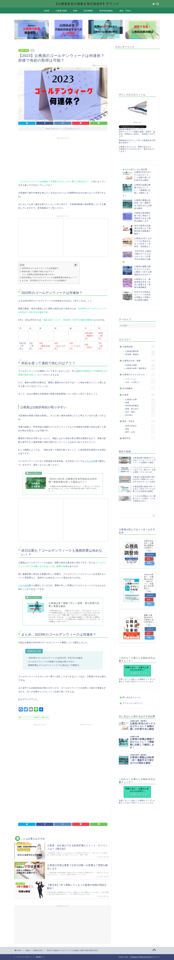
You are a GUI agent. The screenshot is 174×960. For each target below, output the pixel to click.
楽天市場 (148, 559)
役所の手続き (139, 426)
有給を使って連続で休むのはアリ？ (38, 271)
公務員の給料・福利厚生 (139, 368)
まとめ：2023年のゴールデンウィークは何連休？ (44, 280)
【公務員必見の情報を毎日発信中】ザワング (87, 3)
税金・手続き (125, 11)
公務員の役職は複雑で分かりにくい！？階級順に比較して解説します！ (137, 190)
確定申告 (137, 438)
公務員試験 (138, 347)
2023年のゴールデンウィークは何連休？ (40, 268)
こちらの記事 (91, 461)
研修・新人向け (139, 409)
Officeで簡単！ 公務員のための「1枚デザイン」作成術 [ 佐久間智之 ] (149, 581)
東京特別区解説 (106, 11)
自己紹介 (139, 415)
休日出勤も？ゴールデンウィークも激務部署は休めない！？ (49, 277)
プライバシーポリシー (132, 703)
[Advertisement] (62, 158)
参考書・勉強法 (139, 354)
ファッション (139, 379)
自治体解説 (88, 11)
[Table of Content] (75, 265)
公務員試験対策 (139, 351)
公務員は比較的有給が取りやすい (40, 274)
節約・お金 (139, 432)
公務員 (46, 11)
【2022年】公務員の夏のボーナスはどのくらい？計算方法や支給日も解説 (137, 256)
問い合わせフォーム (131, 697)
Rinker (149, 550)
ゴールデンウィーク (26, 717)
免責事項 (39, 957)
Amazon (150, 555)
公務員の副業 (61, 11)
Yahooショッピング (149, 563)
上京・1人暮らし (139, 382)
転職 (75, 11)
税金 (139, 429)
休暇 (38, 717)
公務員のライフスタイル (137, 374)
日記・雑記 (139, 412)
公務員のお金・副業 (138, 361)
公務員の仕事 (23, 50)
